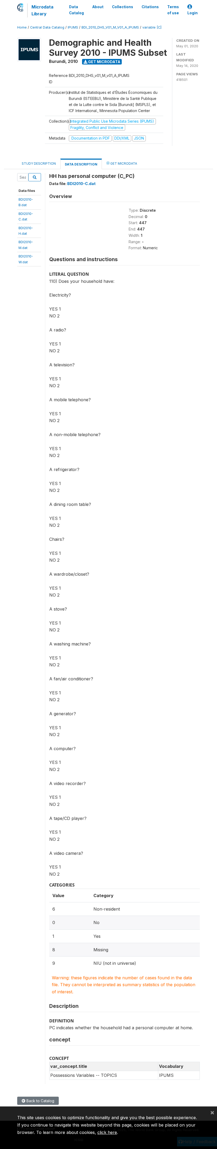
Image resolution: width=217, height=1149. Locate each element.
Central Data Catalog (47, 27)
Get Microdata (103, 61)
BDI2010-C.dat (81, 183)
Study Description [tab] (39, 163)
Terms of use (173, 10)
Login (192, 13)
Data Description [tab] (81, 164)
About (97, 7)
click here (107, 1132)
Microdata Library (42, 10)
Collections (122, 7)
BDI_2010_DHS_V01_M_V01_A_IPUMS (110, 27)
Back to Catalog (39, 1101)
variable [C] (151, 27)
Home (22, 27)
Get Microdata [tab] (123, 163)
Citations (150, 7)
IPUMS (73, 27)
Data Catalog (76, 10)
